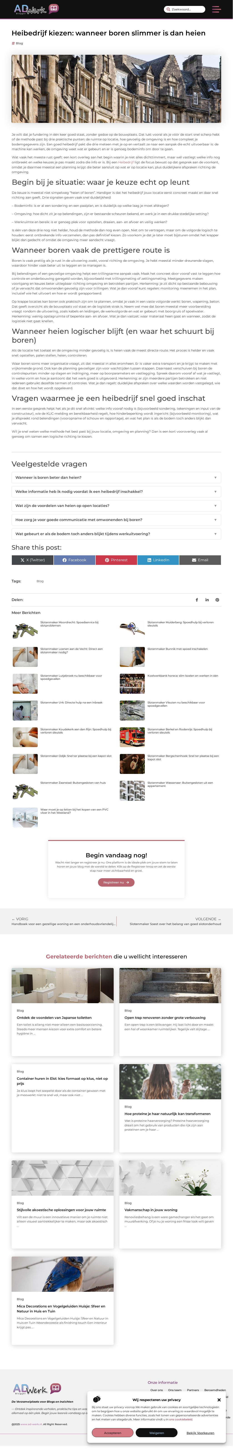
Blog (19, 43)
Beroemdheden (215, 1390)
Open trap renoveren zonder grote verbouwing (165, 1017)
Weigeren (156, 1433)
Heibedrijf (126, 162)
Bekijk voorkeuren (200, 1433)
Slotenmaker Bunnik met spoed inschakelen (178, 649)
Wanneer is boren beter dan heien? (116, 477)
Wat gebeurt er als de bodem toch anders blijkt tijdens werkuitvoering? (116, 534)
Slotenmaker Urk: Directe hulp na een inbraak (71, 702)
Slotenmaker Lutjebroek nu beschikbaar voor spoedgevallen (71, 677)
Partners (193, 1390)
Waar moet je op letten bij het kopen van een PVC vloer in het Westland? (74, 811)
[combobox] (184, 9)
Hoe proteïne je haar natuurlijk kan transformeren (167, 1114)
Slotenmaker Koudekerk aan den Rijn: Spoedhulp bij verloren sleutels (75, 731)
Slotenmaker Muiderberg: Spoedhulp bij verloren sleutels (181, 624)
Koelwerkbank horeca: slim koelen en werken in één (183, 675)
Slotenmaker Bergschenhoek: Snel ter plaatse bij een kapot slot (183, 757)
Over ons (156, 1390)
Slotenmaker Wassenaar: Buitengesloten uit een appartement (180, 784)
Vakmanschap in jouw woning (151, 1210)
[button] (219, 1400)
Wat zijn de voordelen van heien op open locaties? (116, 506)
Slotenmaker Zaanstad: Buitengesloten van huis (73, 782)
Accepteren (112, 1433)
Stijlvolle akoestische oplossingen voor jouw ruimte (61, 1210)
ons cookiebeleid (180, 1419)
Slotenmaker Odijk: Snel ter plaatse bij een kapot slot (76, 756)
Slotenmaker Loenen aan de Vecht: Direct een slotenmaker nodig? (71, 650)
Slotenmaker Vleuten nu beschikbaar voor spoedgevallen (176, 704)
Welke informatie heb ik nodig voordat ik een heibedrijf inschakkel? (116, 491)
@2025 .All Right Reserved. (40, 1424)
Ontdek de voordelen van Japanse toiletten (54, 1017)
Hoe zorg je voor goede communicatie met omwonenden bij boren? (116, 520)
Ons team (175, 1390)
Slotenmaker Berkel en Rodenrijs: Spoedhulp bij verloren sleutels (180, 731)
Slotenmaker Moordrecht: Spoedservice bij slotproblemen (69, 624)
